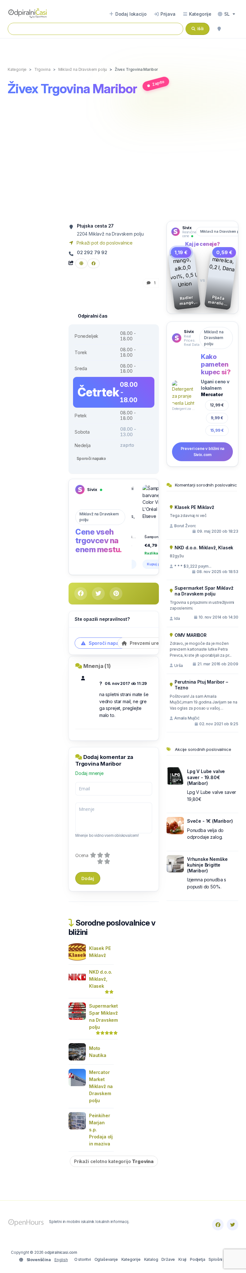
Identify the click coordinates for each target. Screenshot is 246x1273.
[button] (226, 14)
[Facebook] (218, 1224)
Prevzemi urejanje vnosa (156, 643)
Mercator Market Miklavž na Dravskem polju (101, 1086)
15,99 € (217, 430)
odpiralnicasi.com (61, 1252)
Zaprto (158, 83)
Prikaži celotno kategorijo (114, 1161)
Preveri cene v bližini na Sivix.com (203, 451)
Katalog (151, 1259)
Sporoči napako (91, 458)
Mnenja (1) (97, 666)
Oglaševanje (106, 1259)
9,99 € (216, 417)
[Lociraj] (219, 29)
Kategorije (131, 1259)
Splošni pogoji (222, 1259)
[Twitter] (232, 1224)
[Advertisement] (123, 159)
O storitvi (82, 1259)
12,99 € (217, 405)
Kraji (182, 1259)
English (61, 1259)
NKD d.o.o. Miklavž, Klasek (100, 979)
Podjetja (197, 1259)
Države (168, 1259)
